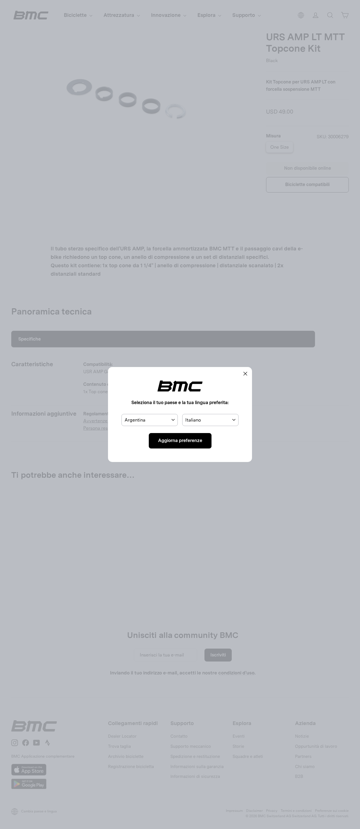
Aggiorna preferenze (180, 440)
